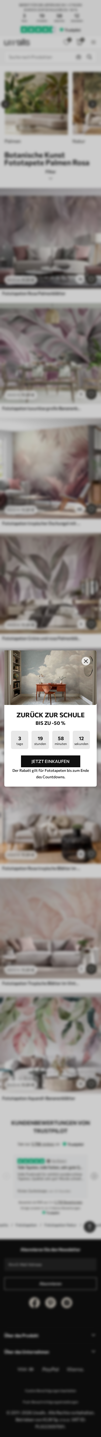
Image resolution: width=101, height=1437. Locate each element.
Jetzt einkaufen (50, 761)
